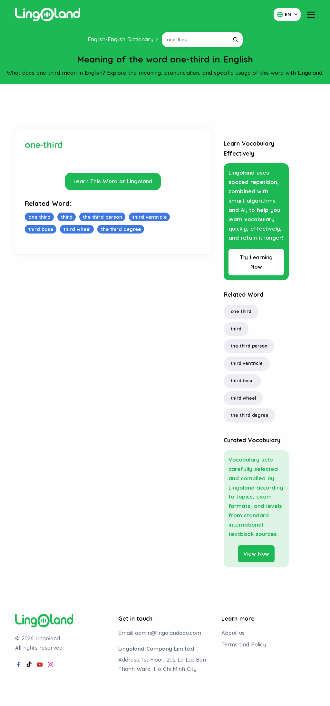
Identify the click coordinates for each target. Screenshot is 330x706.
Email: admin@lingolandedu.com (159, 632)
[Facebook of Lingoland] (18, 665)
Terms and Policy (243, 644)
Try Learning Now (256, 262)
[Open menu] (311, 15)
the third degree (249, 415)
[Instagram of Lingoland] (50, 665)
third (236, 329)
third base (242, 381)
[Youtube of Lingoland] (39, 665)
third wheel (243, 398)
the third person (249, 346)
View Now (256, 553)
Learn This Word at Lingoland (112, 181)
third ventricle (247, 363)
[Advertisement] (165, 106)
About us (233, 632)
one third (241, 311)
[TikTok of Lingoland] (29, 665)
